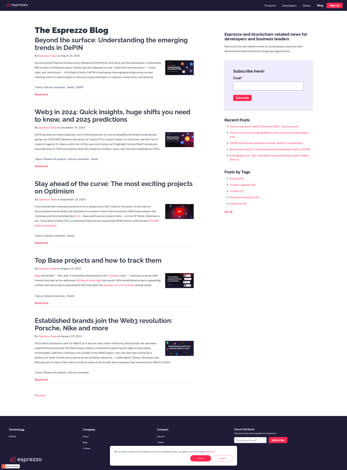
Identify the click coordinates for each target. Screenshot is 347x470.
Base (38, 275)
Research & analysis (55, 159)
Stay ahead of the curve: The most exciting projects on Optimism (114, 187)
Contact (86, 448)
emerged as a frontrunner (119, 285)
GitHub (12, 436)
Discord (160, 436)
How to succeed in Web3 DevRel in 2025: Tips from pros (264, 126)
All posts (40, 395)
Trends (70, 87)
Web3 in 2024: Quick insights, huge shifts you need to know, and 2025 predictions (112, 115)
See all (228, 211)
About (86, 436)
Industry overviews (54, 87)
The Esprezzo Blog (71, 30)
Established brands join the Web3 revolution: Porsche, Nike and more (103, 324)
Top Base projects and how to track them (98, 260)
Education (238, 203)
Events (237, 178)
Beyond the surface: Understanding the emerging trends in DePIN (111, 43)
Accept (200, 458)
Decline (222, 458)
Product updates (243, 184)
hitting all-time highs (89, 280)
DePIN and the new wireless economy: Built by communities (266, 143)
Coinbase (113, 275)
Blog (85, 442)
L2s (77, 215)
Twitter (160, 442)
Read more (210, 451)
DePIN (79, 87)
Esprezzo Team (47, 55)
